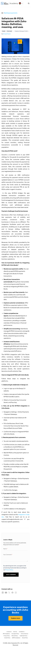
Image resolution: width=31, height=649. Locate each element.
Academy (14, 3)
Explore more (15, 618)
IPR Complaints (6, 633)
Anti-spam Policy (15, 633)
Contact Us (9, 631)
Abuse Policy (25, 637)
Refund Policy (15, 635)
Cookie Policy (7, 637)
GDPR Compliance (16, 637)
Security (15, 631)
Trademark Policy (23, 635)
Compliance (21, 631)
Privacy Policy (7, 635)
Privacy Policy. (9, 570)
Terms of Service (24, 633)
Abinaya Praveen (7, 33)
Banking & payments (10, 13)
